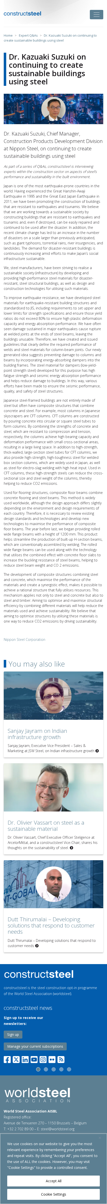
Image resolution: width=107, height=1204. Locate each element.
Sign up (13, 1034)
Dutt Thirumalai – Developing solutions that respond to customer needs (51, 925)
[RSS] (60, 1058)
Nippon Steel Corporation (24, 639)
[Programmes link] (53, 974)
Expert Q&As (28, 35)
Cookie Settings (53, 1194)
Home (8, 35)
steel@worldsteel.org (57, 1129)
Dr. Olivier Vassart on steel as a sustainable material (46, 826)
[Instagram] (43, 1058)
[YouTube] (34, 1058)
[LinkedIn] (25, 1058)
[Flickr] (52, 1058)
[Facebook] (8, 1058)
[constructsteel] (22, 13)
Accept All (53, 1181)
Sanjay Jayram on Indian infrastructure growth (37, 734)
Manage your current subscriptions (35, 1046)
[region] (53, 1169)
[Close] (102, 1138)
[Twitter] (16, 1058)
